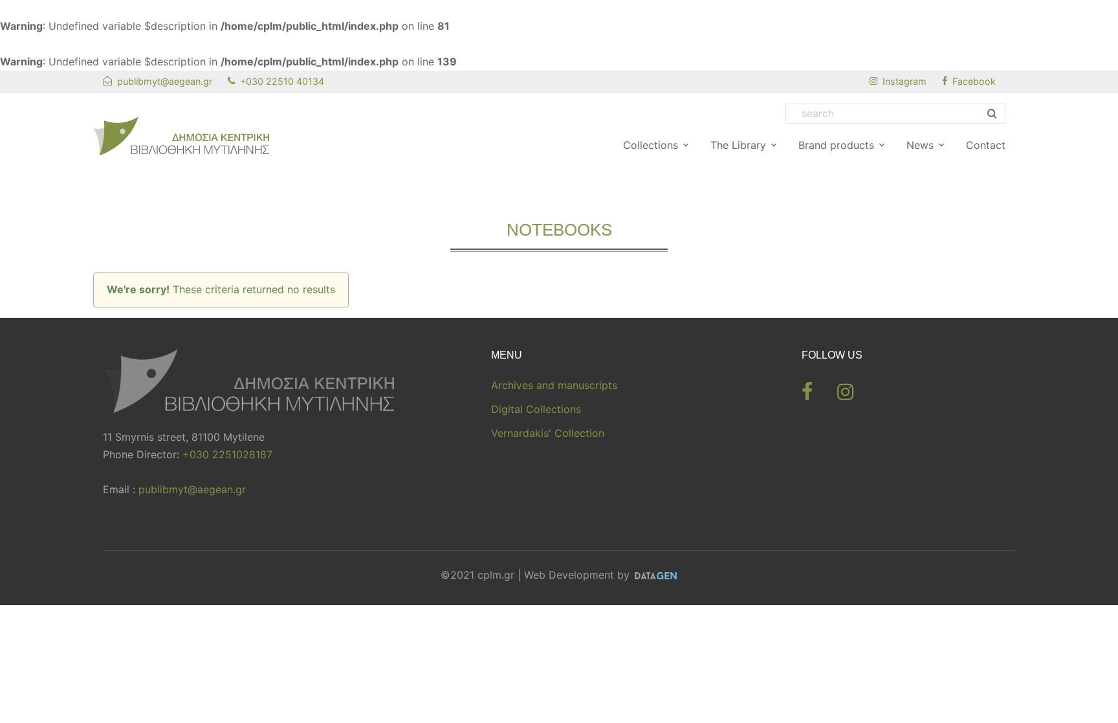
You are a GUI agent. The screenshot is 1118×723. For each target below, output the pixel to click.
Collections (650, 145)
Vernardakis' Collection (547, 433)
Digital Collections (536, 409)
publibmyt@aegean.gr (192, 489)
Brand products (836, 145)
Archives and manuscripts (554, 385)
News (920, 145)
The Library (738, 145)
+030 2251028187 (227, 454)
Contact (985, 145)
